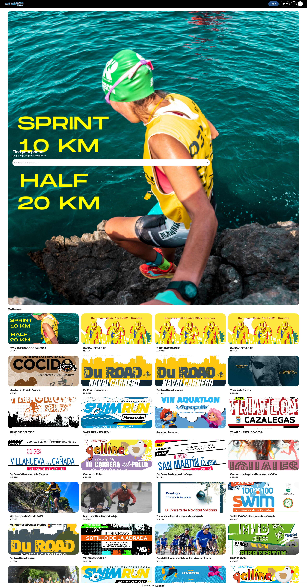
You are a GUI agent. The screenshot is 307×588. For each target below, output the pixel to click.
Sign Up (284, 4)
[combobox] (294, 3)
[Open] (207, 162)
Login (273, 4)
